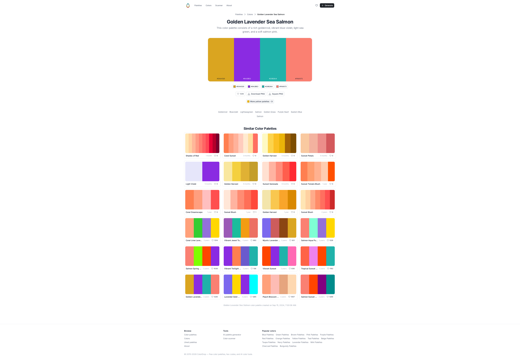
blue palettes (268, 334)
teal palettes (313, 338)
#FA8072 (283, 86)
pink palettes (312, 334)
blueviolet (234, 112)
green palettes (282, 334)
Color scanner (229, 338)
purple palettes (327, 334)
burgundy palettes (288, 346)
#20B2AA (269, 86)
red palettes (267, 338)
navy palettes (284, 342)
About (229, 5)
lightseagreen (246, 112)
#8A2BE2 (254, 86)
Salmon (260, 116)
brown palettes (297, 334)
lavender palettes (300, 342)
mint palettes (316, 342)
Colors (209, 5)
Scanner (219, 5)
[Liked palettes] (316, 5)
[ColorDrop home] (188, 5)
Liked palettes (190, 342)
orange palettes (283, 338)
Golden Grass (270, 112)
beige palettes (327, 338)
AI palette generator (232, 334)
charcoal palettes (270, 346)
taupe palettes (268, 342)
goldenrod (222, 112)
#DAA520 (240, 86)
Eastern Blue (296, 112)
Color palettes (190, 334)
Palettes (198, 5)
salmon (258, 112)
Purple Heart (283, 112)
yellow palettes (299, 338)
